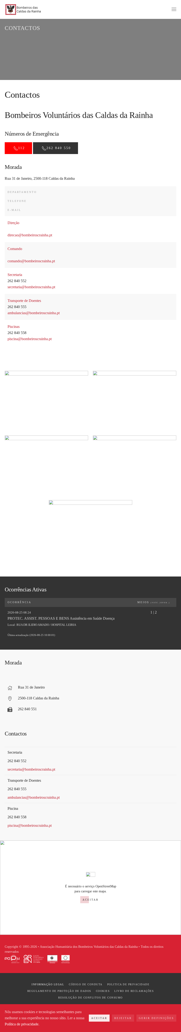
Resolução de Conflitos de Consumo (90, 997)
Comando (15, 249)
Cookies (103, 991)
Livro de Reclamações (134, 991)
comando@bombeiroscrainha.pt (31, 261)
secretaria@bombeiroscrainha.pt (31, 287)
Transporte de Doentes (24, 301)
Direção (13, 223)
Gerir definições (156, 1018)
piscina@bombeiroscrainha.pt (30, 339)
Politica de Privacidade (128, 984)
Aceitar (90, 899)
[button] (174, 9)
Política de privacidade (21, 1024)
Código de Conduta (86, 984)
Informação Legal (48, 984)
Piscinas (14, 327)
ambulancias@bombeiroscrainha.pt (34, 313)
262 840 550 (58, 148)
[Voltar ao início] (23, 9)
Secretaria (15, 275)
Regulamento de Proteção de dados (59, 991)
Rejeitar (123, 1018)
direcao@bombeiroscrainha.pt (30, 235)
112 (21, 148)
